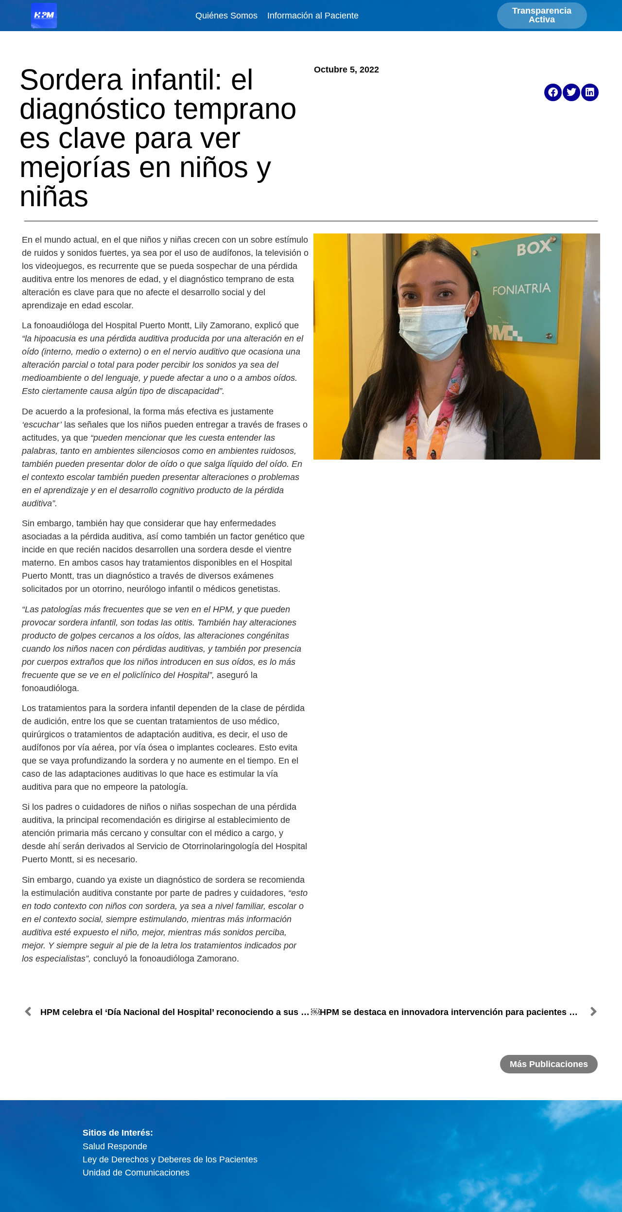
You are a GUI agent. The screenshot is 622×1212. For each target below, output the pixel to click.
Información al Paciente (313, 15)
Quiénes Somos (226, 15)
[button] (553, 92)
